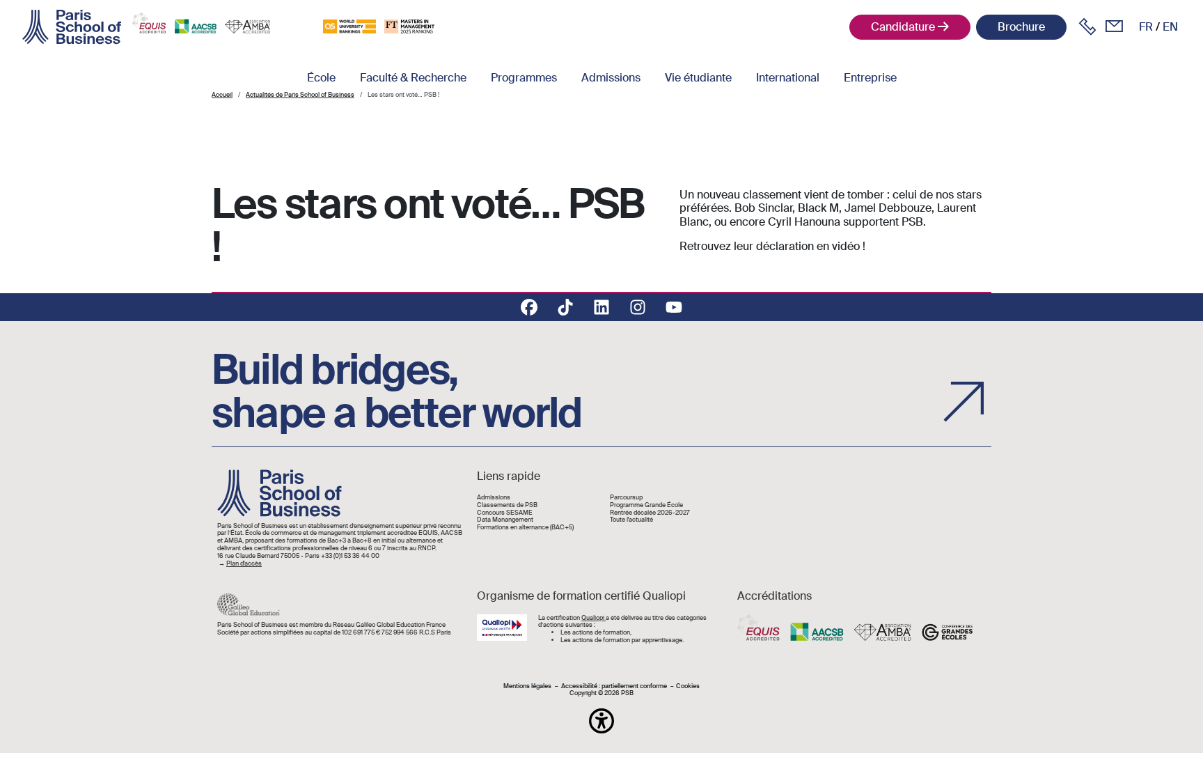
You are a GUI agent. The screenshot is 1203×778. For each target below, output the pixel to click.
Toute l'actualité (631, 520)
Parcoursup (626, 497)
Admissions (610, 77)
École (321, 77)
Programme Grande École (646, 505)
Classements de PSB (507, 505)
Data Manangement (505, 520)
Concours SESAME (505, 513)
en (1170, 27)
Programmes (524, 77)
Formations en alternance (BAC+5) (525, 527)
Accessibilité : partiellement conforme (614, 686)
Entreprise (870, 77)
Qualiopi (593, 618)
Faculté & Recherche (413, 77)
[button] (601, 721)
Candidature (903, 27)
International (787, 77)
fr (1146, 27)
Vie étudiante (698, 77)
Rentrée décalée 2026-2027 (650, 513)
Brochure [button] (1021, 27)
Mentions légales (527, 686)
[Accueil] (71, 27)
